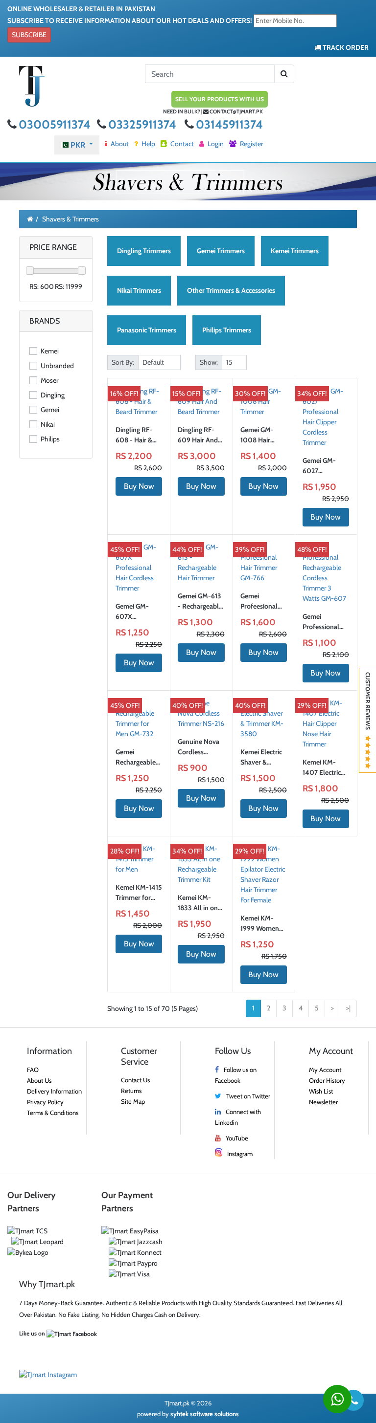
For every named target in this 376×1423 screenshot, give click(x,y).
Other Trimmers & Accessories (231, 290)
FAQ (33, 1069)
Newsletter (323, 1102)
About (119, 143)
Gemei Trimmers (221, 250)
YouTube (237, 1138)
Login (215, 143)
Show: (209, 362)
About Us (39, 1080)
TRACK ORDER (345, 47)
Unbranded (56, 365)
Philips (49, 439)
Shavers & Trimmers (70, 219)
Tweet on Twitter (248, 1096)
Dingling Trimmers (144, 250)
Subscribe (29, 34)
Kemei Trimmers (295, 250)
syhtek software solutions (204, 1414)
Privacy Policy (45, 1102)
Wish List (321, 1091)
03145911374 (229, 124)
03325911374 (143, 124)
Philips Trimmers (226, 330)
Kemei (49, 351)
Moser (48, 380)
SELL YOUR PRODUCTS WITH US (219, 99)
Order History (327, 1080)
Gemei (49, 409)
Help (147, 143)
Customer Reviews (368, 704)
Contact (181, 143)
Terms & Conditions (52, 1113)
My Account (325, 1069)
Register (250, 143)
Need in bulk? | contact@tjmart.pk (213, 111)
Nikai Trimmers (139, 290)
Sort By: (123, 362)
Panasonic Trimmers (146, 330)
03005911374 (56, 124)
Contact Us (135, 1080)
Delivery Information (54, 1091)
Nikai (47, 424)
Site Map (133, 1101)
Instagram (240, 1154)
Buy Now (139, 486)
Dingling (52, 395)
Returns (131, 1091)
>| (348, 1008)
